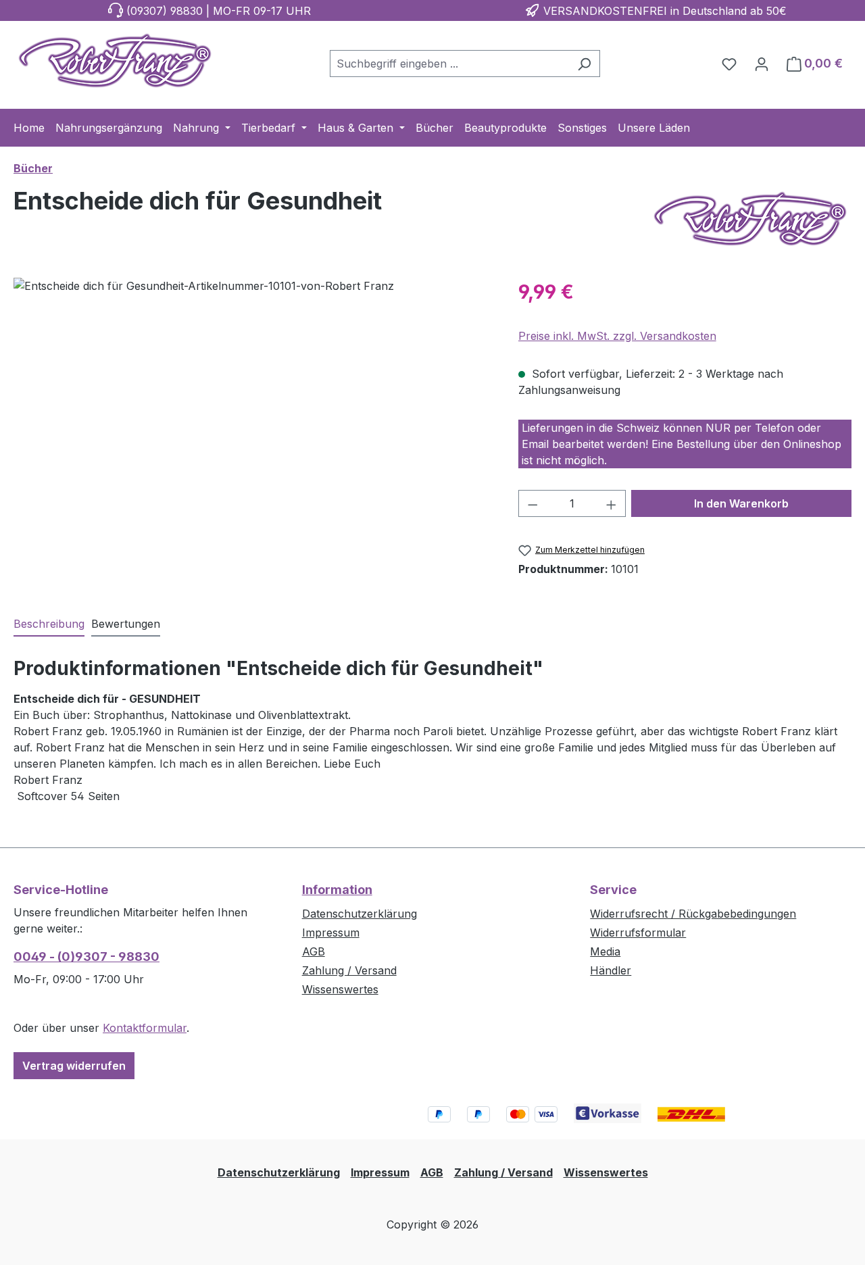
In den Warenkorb (741, 503)
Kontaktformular (145, 1028)
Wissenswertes (340, 989)
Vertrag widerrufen (74, 1065)
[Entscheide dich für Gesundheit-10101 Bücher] (252, 423)
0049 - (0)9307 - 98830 (86, 956)
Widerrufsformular (638, 932)
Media (605, 951)
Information (337, 890)
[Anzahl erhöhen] (611, 503)
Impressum (331, 932)
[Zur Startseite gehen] (115, 61)
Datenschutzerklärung (359, 913)
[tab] (49, 624)
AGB (313, 951)
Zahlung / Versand (349, 970)
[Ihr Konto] (761, 63)
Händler (610, 970)
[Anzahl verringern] (532, 503)
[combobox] (449, 63)
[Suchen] (584, 63)
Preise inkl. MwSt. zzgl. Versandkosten (617, 336)
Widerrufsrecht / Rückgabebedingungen (693, 913)
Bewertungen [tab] (125, 623)
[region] (252, 423)
